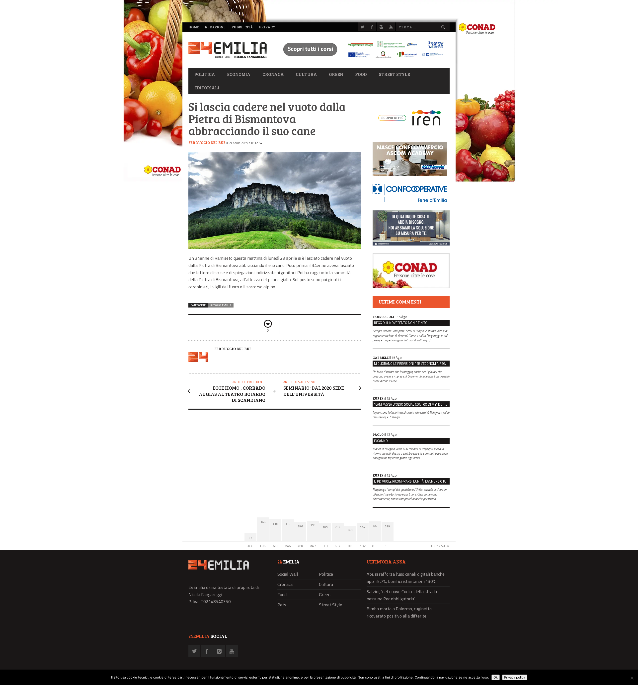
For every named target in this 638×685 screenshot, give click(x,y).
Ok (495, 677)
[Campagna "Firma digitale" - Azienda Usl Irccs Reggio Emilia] (361, 58)
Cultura (306, 74)
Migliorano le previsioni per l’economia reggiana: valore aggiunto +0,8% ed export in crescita (412, 363)
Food (361, 74)
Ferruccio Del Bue (207, 142)
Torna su (438, 546)
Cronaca (273, 74)
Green (336, 74)
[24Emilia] (227, 50)
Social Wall (287, 574)
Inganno (381, 440)
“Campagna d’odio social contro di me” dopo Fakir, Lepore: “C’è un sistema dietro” (412, 404)
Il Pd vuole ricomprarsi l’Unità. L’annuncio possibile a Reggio (412, 481)
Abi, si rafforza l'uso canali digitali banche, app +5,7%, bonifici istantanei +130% (406, 578)
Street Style (394, 74)
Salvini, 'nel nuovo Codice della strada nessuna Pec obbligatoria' (402, 595)
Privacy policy (514, 677)
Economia (238, 74)
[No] (631, 678)
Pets (281, 604)
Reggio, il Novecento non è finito (400, 322)
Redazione (215, 27)
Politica (204, 74)
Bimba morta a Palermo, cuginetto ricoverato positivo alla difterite (399, 612)
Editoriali (206, 88)
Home (193, 27)
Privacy (267, 27)
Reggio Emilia (221, 305)
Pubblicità (242, 27)
